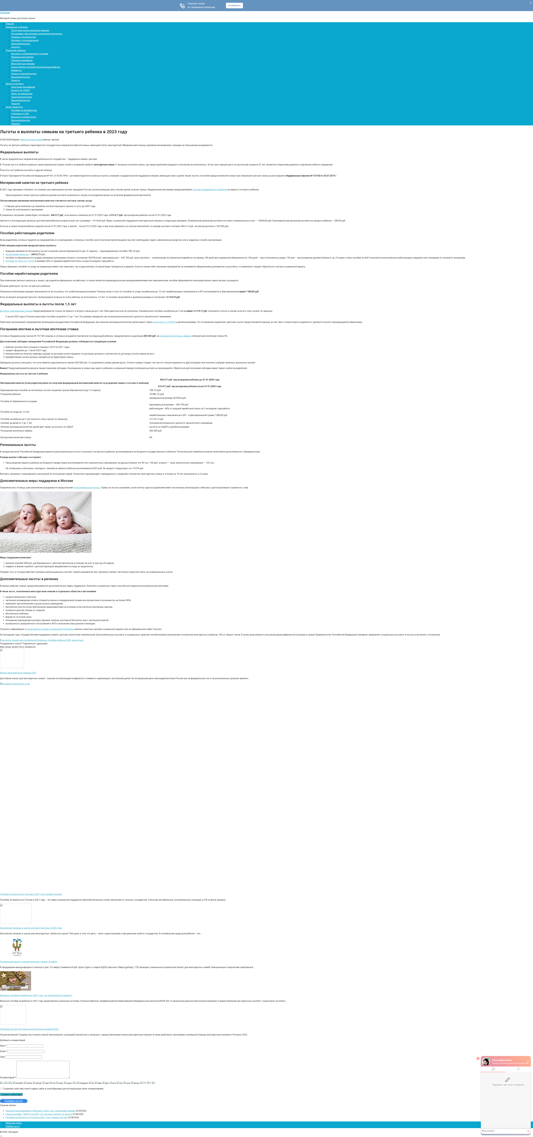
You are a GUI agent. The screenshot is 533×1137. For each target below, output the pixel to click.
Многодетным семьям (23, 63)
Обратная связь (14, 1123)
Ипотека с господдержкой (24, 40)
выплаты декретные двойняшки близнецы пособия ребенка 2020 (36, 640)
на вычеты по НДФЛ (164, 322)
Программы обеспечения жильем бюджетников (36, 33)
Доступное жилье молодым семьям (30, 30)
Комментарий (8, 1077)
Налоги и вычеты (15, 83)
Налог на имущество (21, 93)
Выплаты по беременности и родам (29, 53)
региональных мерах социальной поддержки (50, 629)
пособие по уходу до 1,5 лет (20, 261)
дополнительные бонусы (87, 487)
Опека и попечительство (24, 73)
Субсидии (5, 12)
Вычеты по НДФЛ (20, 90)
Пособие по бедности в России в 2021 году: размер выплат (36, 1117)
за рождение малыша (17, 254)
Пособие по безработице (24, 110)
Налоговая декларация (23, 87)
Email (3, 1051)
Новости (15, 47)
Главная (10, 23)
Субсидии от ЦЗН (20, 113)
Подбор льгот (13, 1126)
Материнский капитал (22, 57)
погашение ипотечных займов (175, 336)
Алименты (16, 70)
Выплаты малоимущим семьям (16, 311)
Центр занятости (14, 107)
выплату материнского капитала (210, 189)
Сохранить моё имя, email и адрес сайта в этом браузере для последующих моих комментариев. (53, 1088)
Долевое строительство (23, 37)
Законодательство (20, 43)
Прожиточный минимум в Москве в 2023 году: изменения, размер (40, 1111)
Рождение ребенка (16, 50)
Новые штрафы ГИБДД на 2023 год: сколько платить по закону (39, 1114)
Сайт (2, 1057)
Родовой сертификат (22, 60)
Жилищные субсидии (17, 27)
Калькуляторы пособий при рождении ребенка (35, 67)
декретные (77, 640)
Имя (3, 1045)
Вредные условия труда (23, 117)
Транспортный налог (21, 97)
